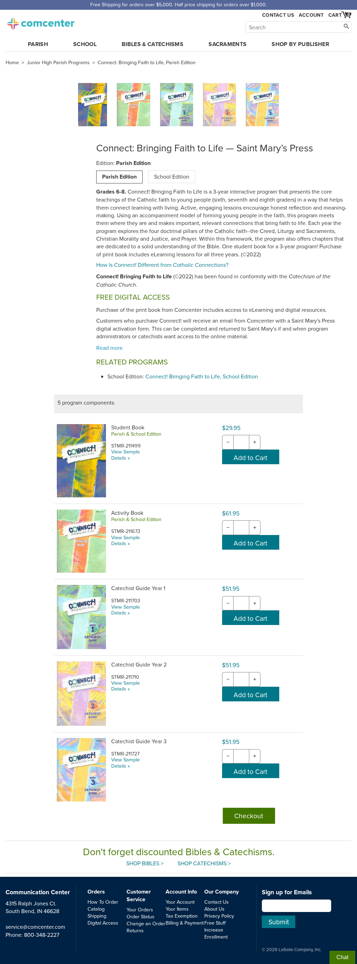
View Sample (125, 451)
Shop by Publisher (300, 44)
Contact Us (278, 15)
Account (311, 15)
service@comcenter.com (35, 927)
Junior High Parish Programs (58, 62)
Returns (135, 930)
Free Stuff (215, 922)
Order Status (140, 916)
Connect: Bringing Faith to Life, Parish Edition (147, 62)
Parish (38, 44)
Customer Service (139, 895)
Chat (342, 957)
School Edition (171, 176)
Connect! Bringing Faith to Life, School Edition (201, 376)
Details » (120, 457)
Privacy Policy (219, 915)
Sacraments (227, 44)
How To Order (103, 901)
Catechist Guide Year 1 (138, 588)
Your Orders (140, 909)
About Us (214, 908)
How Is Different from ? (162, 265)
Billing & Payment (185, 922)
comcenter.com (40, 21)
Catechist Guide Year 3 (139, 741)
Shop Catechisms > (204, 863)
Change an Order (146, 923)
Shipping (97, 915)
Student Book (127, 427)
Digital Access (103, 922)
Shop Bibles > (145, 863)
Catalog (96, 908)
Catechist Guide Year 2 (139, 664)
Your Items (177, 908)
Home (12, 62)
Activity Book (127, 513)
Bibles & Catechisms (152, 44)
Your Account (180, 901)
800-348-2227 (41, 935)
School (85, 44)
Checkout (248, 815)
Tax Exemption (182, 915)
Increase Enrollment (216, 933)
